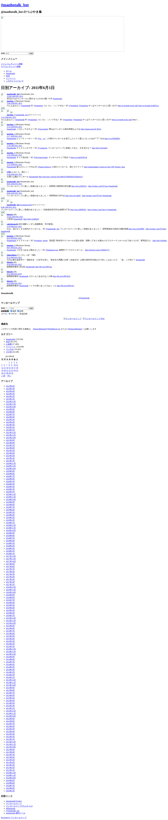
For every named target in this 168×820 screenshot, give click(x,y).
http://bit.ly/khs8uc (160, 240)
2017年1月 (10, 585)
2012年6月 (10, 726)
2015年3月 (10, 641)
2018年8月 (10, 536)
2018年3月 (10, 548)
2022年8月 (10, 412)
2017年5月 (10, 574)
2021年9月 (10, 440)
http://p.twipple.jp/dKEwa (149, 106)
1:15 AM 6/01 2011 (14, 127)
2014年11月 (11, 652)
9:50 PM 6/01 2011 (14, 264)
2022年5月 (10, 420)
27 (5, 373)
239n (9, 172)
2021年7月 (10, 445)
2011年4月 (10, 762)
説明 (21, 311)
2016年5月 (10, 605)
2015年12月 (11, 618)
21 (7, 370)
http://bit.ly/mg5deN (99, 148)
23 (12, 370)
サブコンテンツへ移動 (11, 66)
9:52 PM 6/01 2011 (14, 283)
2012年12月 (11, 711)
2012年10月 (11, 716)
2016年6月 (10, 603)
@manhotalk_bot (52, 229)
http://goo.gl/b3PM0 (136, 229)
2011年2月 (10, 768)
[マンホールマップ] (72, 319)
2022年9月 (10, 409)
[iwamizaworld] (9, 202)
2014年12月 (11, 649)
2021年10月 (11, 438)
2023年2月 (10, 396)
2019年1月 (10, 523)
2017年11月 (11, 559)
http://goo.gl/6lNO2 (79, 186)
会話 (8, 76)
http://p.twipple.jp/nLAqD (128, 106)
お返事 (9, 344)
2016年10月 (11, 592)
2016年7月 (10, 600)
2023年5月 (10, 389)
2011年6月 (10, 757)
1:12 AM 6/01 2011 (8, 117)
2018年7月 (10, 538)
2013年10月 (11, 685)
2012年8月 (10, 721)
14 (7, 368)
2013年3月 (10, 703)
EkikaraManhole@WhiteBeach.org (46, 329)
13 (5, 368)
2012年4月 (10, 732)
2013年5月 (10, 698)
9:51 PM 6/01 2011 (14, 274)
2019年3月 (10, 518)
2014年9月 (10, 657)
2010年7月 (10, 786)
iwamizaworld (26, 205)
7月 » (9, 376)
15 (10, 368)
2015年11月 (11, 621)
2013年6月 (10, 695)
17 (15, 368)
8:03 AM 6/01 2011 (14, 184)
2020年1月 (10, 492)
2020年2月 (10, 489)
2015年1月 (10, 646)
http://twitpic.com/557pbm (156, 229)
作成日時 (23, 314)
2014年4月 (10, 670)
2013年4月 (10, 701)
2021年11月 (11, 435)
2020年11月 (11, 466)
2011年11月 (11, 744)
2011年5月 (10, 760)
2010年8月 (10, 783)
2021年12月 (11, 432)
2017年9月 (10, 564)
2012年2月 (10, 737)
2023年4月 (10, 391)
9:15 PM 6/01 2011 (14, 257)
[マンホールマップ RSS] (94, 319)
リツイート (11, 78)
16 (12, 368)
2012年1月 (10, 739)
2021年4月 (10, 453)
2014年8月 (10, 659)
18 (17, 368)
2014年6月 (10, 664)
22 (10, 370)
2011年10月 (11, 747)
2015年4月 (10, 639)
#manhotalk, (18, 219)
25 (17, 370)
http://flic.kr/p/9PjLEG (65, 286)
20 (5, 370)
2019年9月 (10, 502)
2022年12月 (11, 402)
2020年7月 (10, 476)
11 (17, 365)
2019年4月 (10, 515)
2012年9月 (10, 719)
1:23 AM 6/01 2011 (14, 165)
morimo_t (11, 101)
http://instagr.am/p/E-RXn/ (91, 129)
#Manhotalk (10, 808)
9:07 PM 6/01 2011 (14, 248)
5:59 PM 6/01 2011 (14, 227)
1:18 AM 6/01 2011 (14, 146)
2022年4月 (10, 422)
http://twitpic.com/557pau (98, 186)
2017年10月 (11, 561)
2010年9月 (10, 780)
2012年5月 (10, 729)
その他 (9, 352)
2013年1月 (10, 708)
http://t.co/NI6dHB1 (112, 138)
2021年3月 (10, 456)
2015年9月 (10, 626)
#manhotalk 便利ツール (15, 813)
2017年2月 (10, 582)
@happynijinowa (44, 167)
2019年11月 (11, 497)
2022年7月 (10, 414)
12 (2, 368)
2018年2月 (10, 551)
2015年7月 (10, 631)
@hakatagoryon (52, 250)
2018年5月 (10, 543)
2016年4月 (10, 608)
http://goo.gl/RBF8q (78, 210)
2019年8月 (10, 505)
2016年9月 (10, 595)
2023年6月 (10, 386)
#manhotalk (10, 73)
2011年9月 (10, 750)
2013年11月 (11, 683)
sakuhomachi (12, 224)
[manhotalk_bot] (9, 112)
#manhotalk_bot (15, 5)
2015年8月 (10, 628)
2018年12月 (11, 525)
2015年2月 (10, 644)
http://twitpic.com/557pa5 (92, 196)
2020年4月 (10, 484)
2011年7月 (10, 755)
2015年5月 (10, 636)
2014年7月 (10, 662)
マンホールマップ (14, 803)
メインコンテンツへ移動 (12, 64)
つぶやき (10, 349)
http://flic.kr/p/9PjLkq (43, 267)
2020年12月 (11, 463)
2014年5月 (10, 667)
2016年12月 (11, 587)
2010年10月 (11, 778)
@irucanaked (43, 129)
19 (2, 370)
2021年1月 (10, 461)
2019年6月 (10, 510)
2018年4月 (10, 546)
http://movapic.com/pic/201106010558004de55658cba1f (61, 177)
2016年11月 (11, 590)
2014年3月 (10, 672)
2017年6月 (10, 572)
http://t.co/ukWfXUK (79, 157)
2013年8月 (10, 690)
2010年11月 (11, 775)
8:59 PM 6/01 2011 (14, 238)
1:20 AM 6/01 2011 (14, 155)
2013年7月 (10, 693)
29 (10, 373)
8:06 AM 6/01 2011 (14, 193)
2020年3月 (10, 487)
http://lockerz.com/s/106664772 (97, 250)
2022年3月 (10, 425)
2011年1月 (10, 770)
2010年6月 (10, 788)
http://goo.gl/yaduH (73, 196)
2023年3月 (10, 394)
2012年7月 (10, 724)
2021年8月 (10, 443)
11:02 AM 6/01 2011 (15, 217)
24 (15, 370)
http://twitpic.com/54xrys (97, 210)
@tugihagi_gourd (40, 240)
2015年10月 (11, 623)
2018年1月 (10, 554)
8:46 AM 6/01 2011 (8, 207)
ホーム (9, 71)
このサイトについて (15, 81)
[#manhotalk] (84, 298)
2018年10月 (11, 530)
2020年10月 (11, 469)
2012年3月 (10, 734)
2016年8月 (10, 597)
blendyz (10, 214)
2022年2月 (10, 427)
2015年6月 (10, 634)
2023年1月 (10, 399)
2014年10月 (11, 654)
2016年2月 (10, 613)
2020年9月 (10, 471)
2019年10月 (11, 500)
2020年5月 (10, 481)
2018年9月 (10, 533)
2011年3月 (10, 765)
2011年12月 (11, 742)
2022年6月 (10, 417)
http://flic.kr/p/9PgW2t (61, 276)
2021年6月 (10, 448)
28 (7, 373)
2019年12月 (11, 494)
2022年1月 (10, 430)
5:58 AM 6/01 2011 (14, 174)
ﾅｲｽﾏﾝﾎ (13, 314)
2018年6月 (10, 541)
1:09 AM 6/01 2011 (14, 103)
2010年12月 (11, 773)
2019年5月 (10, 512)
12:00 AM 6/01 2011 (15, 96)
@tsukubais (38, 106)
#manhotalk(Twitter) (14, 801)
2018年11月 (11, 528)
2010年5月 (10, 791)
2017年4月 (10, 577)
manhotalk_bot (13, 94)
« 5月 (3, 376)
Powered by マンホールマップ (14, 818)
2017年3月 (10, 579)
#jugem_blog (120, 167)
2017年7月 (10, 569)
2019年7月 (10, 507)
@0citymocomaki (40, 157)
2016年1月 (10, 616)
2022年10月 (11, 407)
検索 (3, 53)
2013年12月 (11, 680)
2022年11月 (11, 404)
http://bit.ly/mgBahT (31, 219)
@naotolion (73, 106)
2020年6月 (10, 479)
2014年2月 (10, 675)
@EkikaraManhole (74, 329)
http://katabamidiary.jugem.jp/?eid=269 (99, 167)
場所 (14, 311)
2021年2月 (10, 458)
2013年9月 (10, 688)
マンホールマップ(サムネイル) (19, 806)
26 (2, 373)
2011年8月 (10, 752)
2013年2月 (10, 706)
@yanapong (42, 148)
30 (12, 373)
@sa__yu (41, 138)
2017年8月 (10, 567)
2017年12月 (11, 556)
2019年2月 (10, 520)
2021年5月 (10, 451)
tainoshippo (12, 255)
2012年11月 (11, 713)
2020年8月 (10, 474)
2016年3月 (10, 610)
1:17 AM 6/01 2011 (14, 136)
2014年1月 (10, 677)
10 (15, 365)
